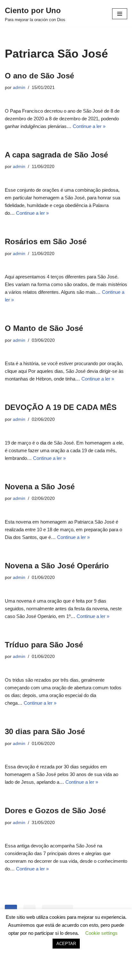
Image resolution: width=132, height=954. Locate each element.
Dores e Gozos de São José (55, 810)
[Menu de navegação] (119, 13)
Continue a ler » (89, 126)
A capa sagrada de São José (56, 154)
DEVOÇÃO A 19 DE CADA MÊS (61, 407)
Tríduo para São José (44, 644)
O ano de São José (39, 75)
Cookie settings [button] (101, 933)
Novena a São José (40, 486)
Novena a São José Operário (57, 565)
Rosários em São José (46, 241)
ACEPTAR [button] (66, 943)
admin (19, 87)
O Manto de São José (44, 328)
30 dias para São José (45, 731)
